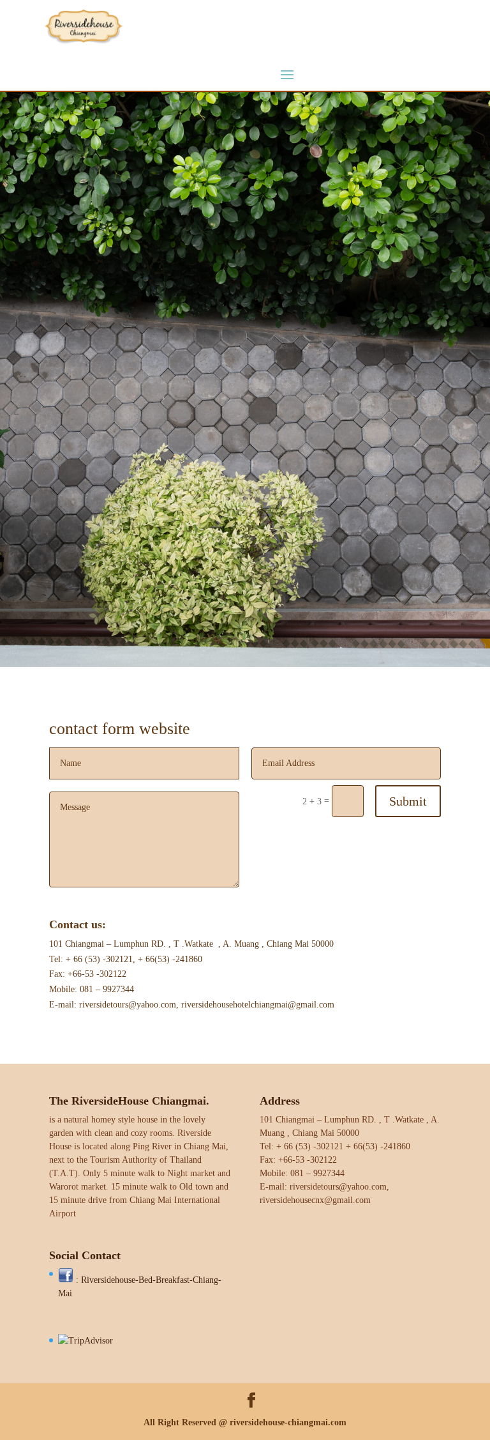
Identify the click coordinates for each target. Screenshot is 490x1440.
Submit (408, 801)
